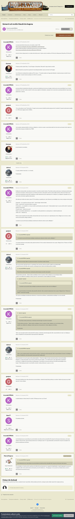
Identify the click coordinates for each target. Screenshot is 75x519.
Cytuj (20, 57)
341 (11, 54)
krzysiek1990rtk (13, 28)
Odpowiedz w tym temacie (65, 35)
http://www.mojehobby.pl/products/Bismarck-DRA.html (28, 50)
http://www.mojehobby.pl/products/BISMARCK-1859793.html (30, 46)
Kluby (24, 14)
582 (11, 118)
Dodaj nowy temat (49, 35)
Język (31, 507)
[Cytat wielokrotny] (17, 58)
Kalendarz (10, 14)
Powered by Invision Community (37, 511)
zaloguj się (44, 481)
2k (11, 76)
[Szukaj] (72, 15)
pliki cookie (18, 515)
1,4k (11, 180)
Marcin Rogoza (8, 456)
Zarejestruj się (69, 6)
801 (11, 428)
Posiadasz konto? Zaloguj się (56, 6)
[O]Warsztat (20, 29)
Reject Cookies (68, 515)
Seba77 (8, 415)
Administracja (18, 14)
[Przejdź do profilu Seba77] (8, 420)
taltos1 (8, 167)
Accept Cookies (58, 515)
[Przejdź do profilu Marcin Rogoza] (8, 461)
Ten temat (66, 14)
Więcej (40, 14)
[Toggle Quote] (18, 234)
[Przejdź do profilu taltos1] (8, 172)
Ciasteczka (42, 507)
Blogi (29, 14)
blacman (8, 63)
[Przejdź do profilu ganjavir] (8, 110)
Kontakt (37, 507)
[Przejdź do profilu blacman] (8, 68)
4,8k (11, 468)
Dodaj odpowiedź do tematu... (17, 487)
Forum (3, 14)
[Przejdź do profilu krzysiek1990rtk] (4, 29)
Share (57, 29)
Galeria (34, 14)
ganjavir (8, 105)
